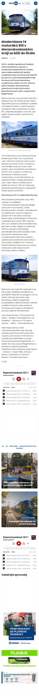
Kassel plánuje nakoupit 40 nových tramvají (22, 522)
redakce (5, 58)
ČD (7, 446)
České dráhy (13, 446)
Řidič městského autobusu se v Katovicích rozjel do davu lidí (19, 484)
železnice (19, 448)
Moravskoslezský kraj (28, 446)
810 (3, 446)
